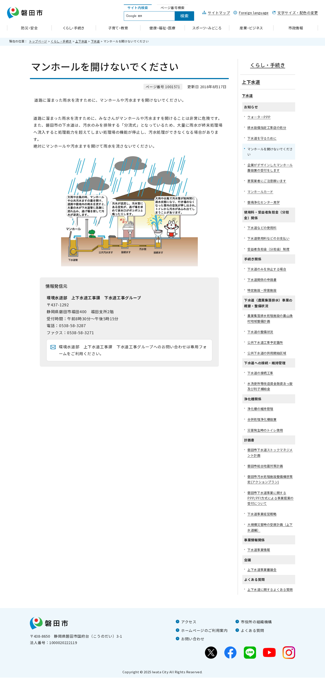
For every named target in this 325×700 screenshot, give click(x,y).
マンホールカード (260, 191)
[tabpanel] (161, 16)
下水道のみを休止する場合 (266, 269)
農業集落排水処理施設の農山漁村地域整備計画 (270, 318)
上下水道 (81, 41)
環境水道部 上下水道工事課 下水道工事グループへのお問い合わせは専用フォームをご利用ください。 (133, 350)
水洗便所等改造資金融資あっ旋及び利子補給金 (270, 386)
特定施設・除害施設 (262, 290)
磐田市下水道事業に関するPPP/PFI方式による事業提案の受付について (270, 497)
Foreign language (254, 12)
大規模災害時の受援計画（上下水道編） (270, 527)
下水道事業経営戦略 (262, 513)
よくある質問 (252, 630)
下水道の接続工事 (260, 372)
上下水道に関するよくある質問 (270, 589)
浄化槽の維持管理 (260, 408)
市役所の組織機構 (256, 621)
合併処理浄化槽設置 (262, 419)
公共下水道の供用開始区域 (266, 353)
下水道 (95, 41)
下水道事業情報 (258, 549)
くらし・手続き (61, 41)
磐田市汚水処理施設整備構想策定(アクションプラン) (270, 479)
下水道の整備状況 (260, 331)
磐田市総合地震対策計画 (265, 465)
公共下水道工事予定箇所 (265, 342)
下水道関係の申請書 (262, 279)
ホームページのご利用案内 (204, 630)
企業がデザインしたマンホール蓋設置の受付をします (270, 167)
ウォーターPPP (259, 116)
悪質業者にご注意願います (266, 180)
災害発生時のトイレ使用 (265, 430)
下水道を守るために (262, 138)
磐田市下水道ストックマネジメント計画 (270, 452)
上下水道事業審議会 (262, 569)
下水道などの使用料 (262, 227)
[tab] (138, 7)
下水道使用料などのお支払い (268, 238)
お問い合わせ (193, 638)
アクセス (189, 621)
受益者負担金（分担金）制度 (268, 249)
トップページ (38, 41)
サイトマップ (219, 12)
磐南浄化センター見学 (263, 202)
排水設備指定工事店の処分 (266, 127)
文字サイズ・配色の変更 (297, 12)
